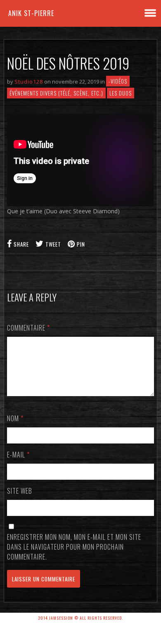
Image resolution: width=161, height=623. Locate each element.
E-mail (18, 455)
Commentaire (28, 328)
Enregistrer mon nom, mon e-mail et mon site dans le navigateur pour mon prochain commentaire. (74, 547)
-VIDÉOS (118, 81)
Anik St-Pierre (31, 13)
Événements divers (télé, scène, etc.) (56, 93)
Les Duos (120, 93)
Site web (19, 491)
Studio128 (28, 81)
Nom (15, 418)
